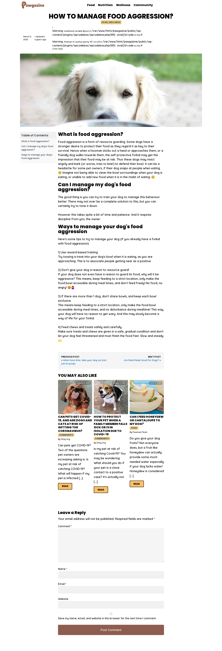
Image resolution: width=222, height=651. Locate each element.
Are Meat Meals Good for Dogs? (141, 360)
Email (62, 584)
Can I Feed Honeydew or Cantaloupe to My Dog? (146, 420)
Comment (65, 526)
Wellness (115, 22)
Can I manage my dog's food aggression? (37, 148)
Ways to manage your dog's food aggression (36, 156)
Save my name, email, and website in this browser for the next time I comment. (107, 618)
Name (62, 569)
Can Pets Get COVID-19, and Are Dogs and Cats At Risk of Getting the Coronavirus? (75, 424)
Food (105, 22)
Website (63, 598)
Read (65, 486)
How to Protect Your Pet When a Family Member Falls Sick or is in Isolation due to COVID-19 (110, 425)
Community (66, 435)
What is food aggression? (35, 141)
